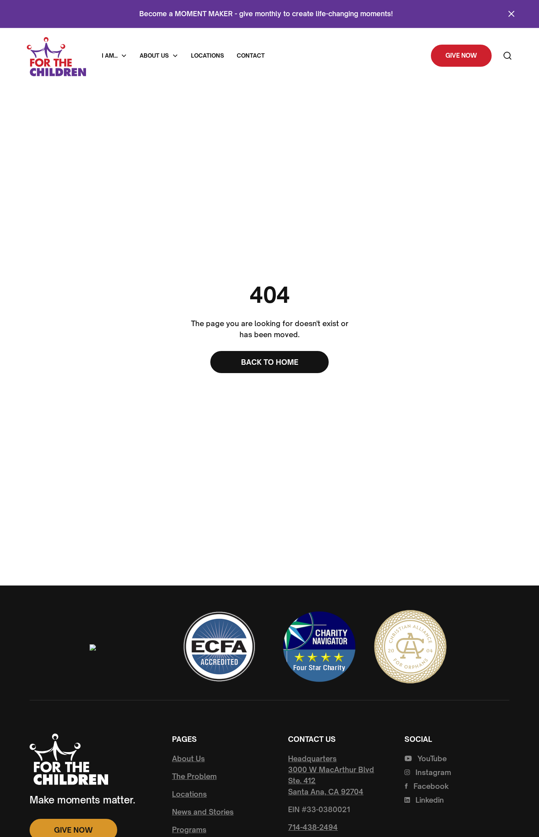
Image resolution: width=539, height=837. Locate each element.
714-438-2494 (313, 827)
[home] (56, 55)
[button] (114, 55)
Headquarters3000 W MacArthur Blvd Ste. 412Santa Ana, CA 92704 (331, 775)
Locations (207, 55)
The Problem (194, 776)
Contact (251, 55)
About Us (188, 758)
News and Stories (203, 811)
